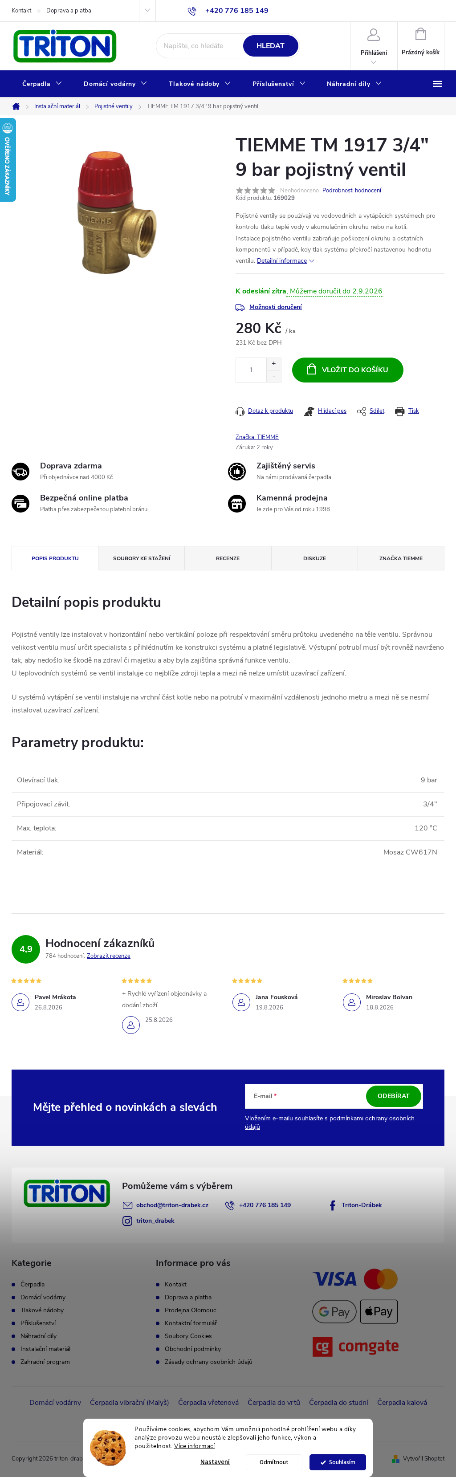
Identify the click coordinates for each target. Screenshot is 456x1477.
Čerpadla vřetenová (208, 1403)
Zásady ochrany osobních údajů (208, 1362)
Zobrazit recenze (108, 956)
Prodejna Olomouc (190, 1310)
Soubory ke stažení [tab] (141, 558)
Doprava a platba (68, 11)
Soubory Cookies (188, 1336)
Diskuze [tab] (314, 558)
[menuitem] (42, 84)
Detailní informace (282, 260)
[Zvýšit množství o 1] (273, 364)
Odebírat (394, 1096)
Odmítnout (274, 1462)
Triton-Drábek (362, 1205)
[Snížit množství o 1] (273, 376)
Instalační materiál (45, 1349)
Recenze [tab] (228, 558)
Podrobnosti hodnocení (351, 190)
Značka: (257, 437)
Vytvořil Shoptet (423, 1459)
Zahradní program (45, 1362)
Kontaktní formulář (191, 1323)
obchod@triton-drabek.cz (172, 1205)
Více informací (194, 1446)
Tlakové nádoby (42, 1310)
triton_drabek (155, 1221)
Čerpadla (32, 1284)
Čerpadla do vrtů (274, 1403)
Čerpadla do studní (338, 1403)
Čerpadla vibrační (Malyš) (129, 1403)
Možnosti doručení (275, 307)
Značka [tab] (401, 558)
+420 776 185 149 (265, 1205)
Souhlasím (342, 1462)
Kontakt (21, 11)
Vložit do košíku (355, 370)
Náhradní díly (38, 1336)
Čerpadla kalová (402, 1403)
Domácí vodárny (42, 1297)
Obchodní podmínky (193, 1349)
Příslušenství (38, 1323)
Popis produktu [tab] (55, 558)
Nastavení (215, 1462)
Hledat (270, 46)
